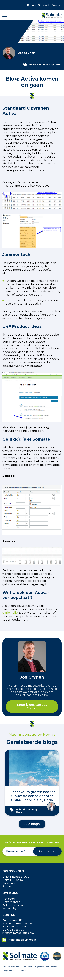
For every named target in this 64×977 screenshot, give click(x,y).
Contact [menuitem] (57, 5)
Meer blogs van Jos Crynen (32, 706)
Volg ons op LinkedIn (22, 939)
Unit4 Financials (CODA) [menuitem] (17, 876)
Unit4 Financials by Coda (45, 64)
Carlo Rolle (10, 612)
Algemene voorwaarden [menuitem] (46, 967)
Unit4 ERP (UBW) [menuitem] (13, 879)
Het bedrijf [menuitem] (9, 898)
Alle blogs (32, 824)
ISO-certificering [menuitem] (12, 905)
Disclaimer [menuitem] (27, 967)
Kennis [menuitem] (31, 5)
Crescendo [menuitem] (9, 883)
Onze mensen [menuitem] (11, 901)
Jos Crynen (26, 53)
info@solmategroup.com (18, 932)
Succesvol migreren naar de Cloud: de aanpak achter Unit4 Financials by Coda (32, 796)
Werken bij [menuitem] (9, 908)
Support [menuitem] (43, 5)
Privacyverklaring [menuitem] (10, 967)
